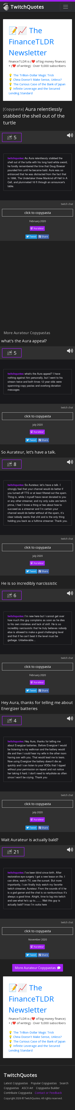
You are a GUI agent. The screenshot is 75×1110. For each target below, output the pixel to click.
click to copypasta (37, 212)
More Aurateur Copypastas (36, 968)
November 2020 (37, 939)
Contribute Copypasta (18, 1093)
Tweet (32, 236)
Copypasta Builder (48, 1088)
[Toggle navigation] (65, 7)
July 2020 (38, 424)
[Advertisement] (37, 287)
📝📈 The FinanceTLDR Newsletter (31, 41)
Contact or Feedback (48, 1093)
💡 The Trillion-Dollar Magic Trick (31, 75)
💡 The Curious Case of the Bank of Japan (37, 84)
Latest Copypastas (16, 1083)
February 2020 (37, 221)
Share (44, 236)
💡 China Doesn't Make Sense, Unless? (35, 79)
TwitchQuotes (27, 6)
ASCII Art (27, 1088)
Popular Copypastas (44, 1083)
